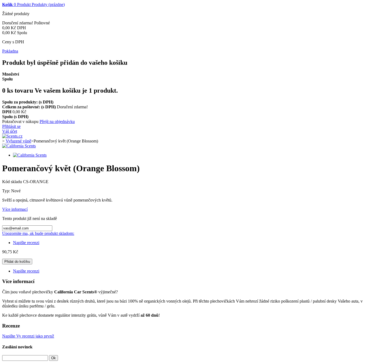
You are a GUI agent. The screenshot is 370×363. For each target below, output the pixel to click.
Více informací (15, 209)
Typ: (6, 191)
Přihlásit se (11, 126)
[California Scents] (19, 146)
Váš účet (9, 131)
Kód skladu (12, 181)
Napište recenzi (26, 242)
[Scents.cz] (12, 136)
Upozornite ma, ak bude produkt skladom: (38, 233)
